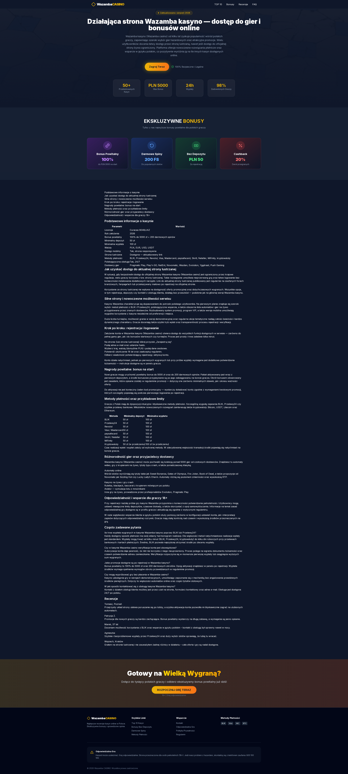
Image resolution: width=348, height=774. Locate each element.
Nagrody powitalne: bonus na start (122, 205)
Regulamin (180, 734)
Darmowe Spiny (139, 731)
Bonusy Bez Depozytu (142, 727)
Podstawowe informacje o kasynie (122, 192)
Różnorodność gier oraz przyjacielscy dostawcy (129, 212)
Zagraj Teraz (157, 66)
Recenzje (243, 4)
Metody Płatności (139, 734)
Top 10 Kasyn (138, 723)
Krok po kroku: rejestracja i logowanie (124, 202)
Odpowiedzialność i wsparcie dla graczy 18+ (127, 215)
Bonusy (230, 4)
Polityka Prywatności (185, 731)
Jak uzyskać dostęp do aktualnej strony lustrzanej (130, 195)
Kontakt (179, 723)
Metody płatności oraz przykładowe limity (125, 208)
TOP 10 (218, 4)
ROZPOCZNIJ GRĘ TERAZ (174, 690)
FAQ (254, 4)
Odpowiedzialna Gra (185, 727)
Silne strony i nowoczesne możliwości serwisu (128, 199)
